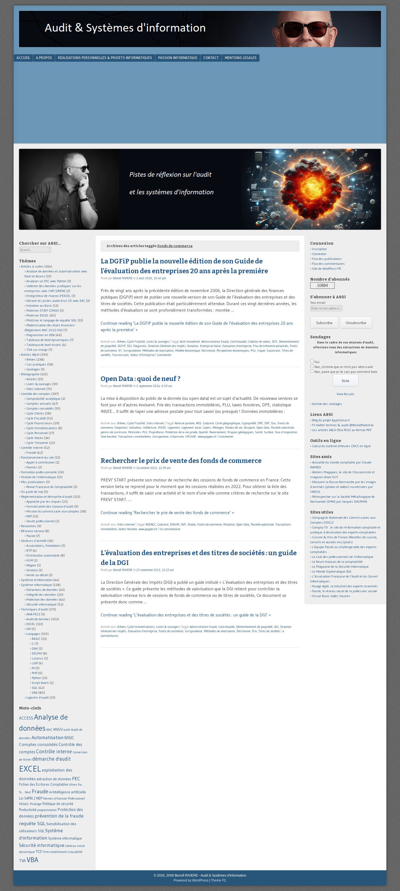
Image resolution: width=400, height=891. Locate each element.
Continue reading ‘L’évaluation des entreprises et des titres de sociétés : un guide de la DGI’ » (186, 614)
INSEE (162, 427)
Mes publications (33, 482)
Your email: (318, 302)
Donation (192, 346)
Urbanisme (177, 436)
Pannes (31, 467)
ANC (49, 730)
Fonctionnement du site (37, 457)
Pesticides (134, 432)
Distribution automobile (43, 555)
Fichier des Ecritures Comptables (44, 784)
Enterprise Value (210, 346)
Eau (273, 423)
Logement (174, 427)
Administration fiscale (215, 341)
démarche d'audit (51, 759)
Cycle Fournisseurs (39, 423)
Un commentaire (170, 529)
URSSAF (190, 436)
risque (261, 350)
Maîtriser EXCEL (37, 315)
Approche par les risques (43, 501)
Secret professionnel (40, 521)
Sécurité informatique (41, 604)
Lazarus (37, 658)
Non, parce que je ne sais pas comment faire (346, 372)
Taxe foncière (108, 436)
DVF (267, 423)
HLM (29, 560)
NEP (29, 516)
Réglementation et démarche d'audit (46, 496)
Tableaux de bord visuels (43, 345)
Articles (31, 379)
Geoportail (121, 427)
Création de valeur (259, 341)
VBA (35, 692)
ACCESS (26, 718)
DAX (35, 648)
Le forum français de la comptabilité (337, 562)
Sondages (33, 369)
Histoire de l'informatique (38, 477)
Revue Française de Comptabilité (49, 487)
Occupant (249, 427)
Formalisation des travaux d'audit (49, 506)
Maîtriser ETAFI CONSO (42, 310)
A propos (44, 58)
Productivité (27, 810)
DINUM (174, 524)
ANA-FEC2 (33, 614)
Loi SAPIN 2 (27, 798)
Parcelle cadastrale (282, 427)
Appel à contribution (40, 462)
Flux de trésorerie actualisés (270, 346)
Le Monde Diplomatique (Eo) (331, 571)
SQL (35, 688)
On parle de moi (32, 492)
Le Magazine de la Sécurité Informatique (340, 566)
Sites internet (155, 423)
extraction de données (53, 779)
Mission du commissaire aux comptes (52, 511)
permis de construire (114, 432)
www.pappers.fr (207, 436)
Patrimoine (208, 350)
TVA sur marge (37, 350)
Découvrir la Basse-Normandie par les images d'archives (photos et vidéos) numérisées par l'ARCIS (343, 487)
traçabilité (75, 852)
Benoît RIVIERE (123, 278)
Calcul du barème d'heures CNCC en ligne (341, 446)
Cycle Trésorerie (37, 443)
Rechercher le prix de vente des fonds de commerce (181, 461)
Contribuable (238, 341)
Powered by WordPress (191, 880)
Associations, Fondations (43, 545)
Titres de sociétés (269, 631)
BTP (29, 550)
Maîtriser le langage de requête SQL (51, 320)
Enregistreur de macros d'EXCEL (48, 296)
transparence (160, 436)
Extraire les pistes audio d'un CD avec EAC (55, 301)
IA (50, 792)
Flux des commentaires (328, 264)
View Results (346, 394)
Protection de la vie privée (181, 432)
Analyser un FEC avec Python (46, 281)
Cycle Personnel (37, 433)
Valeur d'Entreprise (142, 355)
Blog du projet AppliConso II (331, 420)
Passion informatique (177, 58)
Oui (317, 362)
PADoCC (24, 804)
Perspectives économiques (233, 350)
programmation (47, 810)
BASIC (36, 639)
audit (67, 730)
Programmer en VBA (40, 335)
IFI (120, 350)
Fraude (31, 452)
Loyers (207, 427)
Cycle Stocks (34, 438)
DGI (129, 346)
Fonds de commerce (209, 524)
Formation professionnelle (39, 472)
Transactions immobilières (134, 436)
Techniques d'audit (34, 609)
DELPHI (37, 653)
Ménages (218, 427)
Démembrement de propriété (254, 627)
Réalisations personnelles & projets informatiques (105, 58)
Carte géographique (228, 423)
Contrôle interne (32, 448)
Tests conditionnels (55, 852)
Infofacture (149, 427)
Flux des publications (327, 259)
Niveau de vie (233, 427)
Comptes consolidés (40, 408)
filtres (73, 784)
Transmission (120, 355)
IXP (28, 629)
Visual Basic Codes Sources (331, 596)
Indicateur (135, 427)
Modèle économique (187, 350)
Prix (253, 350)
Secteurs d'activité (34, 541)
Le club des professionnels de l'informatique (342, 557)
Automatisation (48, 737)
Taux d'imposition (286, 432)
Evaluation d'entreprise (236, 346)
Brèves (121, 341)
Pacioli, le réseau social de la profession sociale (344, 591)
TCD (39, 851)
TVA (22, 860)
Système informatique (36, 585)
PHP (34, 673)
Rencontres (28, 526)
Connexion (319, 254)
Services (32, 570)
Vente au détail (37, 575)
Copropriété (249, 423)
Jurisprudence (132, 350)
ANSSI (58, 729)
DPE (260, 423)
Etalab (192, 524)
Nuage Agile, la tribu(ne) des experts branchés (345, 586)
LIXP (35, 663)
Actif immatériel (190, 341)
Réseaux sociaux (32, 531)
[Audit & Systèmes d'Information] (200, 45)
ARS (198, 423)
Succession (273, 350)
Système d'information (37, 580)
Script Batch (40, 683)
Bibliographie (30, 374)
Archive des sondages (327, 404)
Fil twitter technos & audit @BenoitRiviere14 (343, 425)
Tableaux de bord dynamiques (47, 340)
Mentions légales (241, 58)
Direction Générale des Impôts (167, 346)
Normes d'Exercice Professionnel (64, 798)
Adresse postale (184, 423)
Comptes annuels (38, 403)
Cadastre (208, 423)
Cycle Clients (35, 413)
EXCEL (30, 624)
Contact (211, 58)
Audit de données (38, 619)
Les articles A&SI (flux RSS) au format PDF (342, 430)
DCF (274, 341)
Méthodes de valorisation (158, 350)
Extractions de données (42, 590)
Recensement (217, 432)
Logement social (191, 427)
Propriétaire (156, 432)
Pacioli (30, 536)
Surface (268, 432)
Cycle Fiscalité (136, 341)
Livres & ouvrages (157, 341)
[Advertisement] (200, 102)
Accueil (23, 58)
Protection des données (42, 599)
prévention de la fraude (59, 816)
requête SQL (32, 823)
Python (36, 678)
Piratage (36, 804)
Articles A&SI (30, 354)
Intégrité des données (41, 594)
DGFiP (121, 346)
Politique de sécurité (57, 803)
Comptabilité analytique (43, 399)
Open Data (263, 427)
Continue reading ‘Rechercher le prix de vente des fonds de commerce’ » (167, 512)
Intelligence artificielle (69, 792)
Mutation (229, 524)
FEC (76, 778)
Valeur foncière (128, 529)
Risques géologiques (240, 432)
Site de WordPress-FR (326, 268)
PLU (144, 432)
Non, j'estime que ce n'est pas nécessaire (344, 367)
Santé (258, 432)
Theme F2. (219, 880)
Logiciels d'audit (37, 697)
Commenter (164, 355)
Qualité (203, 432)
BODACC (151, 524)
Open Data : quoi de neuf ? (140, 379)
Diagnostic (139, 346)
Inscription (319, 249)
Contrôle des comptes (36, 394)
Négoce (31, 565)
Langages (33, 634)
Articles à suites (32, 266)
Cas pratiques (36, 364)
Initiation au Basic (39, 305)
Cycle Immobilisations (141, 627)
